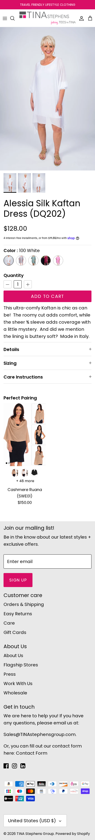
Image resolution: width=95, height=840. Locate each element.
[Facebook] (6, 765)
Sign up (18, 580)
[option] (47, 98)
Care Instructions (23, 377)
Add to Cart (47, 296)
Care (9, 623)
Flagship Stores (21, 665)
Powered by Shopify (72, 833)
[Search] (14, 18)
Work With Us (18, 683)
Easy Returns (18, 614)
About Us (13, 655)
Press (10, 674)
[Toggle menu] (5, 18)
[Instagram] (14, 765)
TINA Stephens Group (35, 833)
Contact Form (31, 753)
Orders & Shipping (24, 604)
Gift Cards (15, 632)
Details (11, 349)
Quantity (14, 275)
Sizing (10, 363)
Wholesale (15, 693)
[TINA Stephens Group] (47, 18)
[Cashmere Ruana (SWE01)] (25, 434)
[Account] (80, 18)
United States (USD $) (32, 821)
